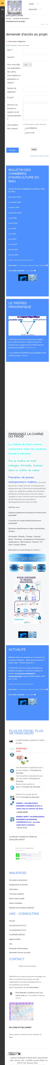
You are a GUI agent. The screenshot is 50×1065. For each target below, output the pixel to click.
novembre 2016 (14, 202)
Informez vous (30, 347)
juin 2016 (12, 228)
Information (13, 889)
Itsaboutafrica (13, 542)
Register (33, 9)
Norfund (35, 542)
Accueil (8, 18)
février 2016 (13, 249)
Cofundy (37, 536)
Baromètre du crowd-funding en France (23, 550)
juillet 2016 (12, 223)
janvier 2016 (13, 255)
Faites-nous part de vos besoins (20, 260)
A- (47, 24)
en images (30, 271)
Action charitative (15, 903)
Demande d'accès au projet (19, 952)
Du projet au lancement (18, 880)
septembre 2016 (15, 213)
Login (31, 4)
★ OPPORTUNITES (17, 935)
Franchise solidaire (16, 894)
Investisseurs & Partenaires (34, 539)
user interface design (43, 156)
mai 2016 (12, 234)
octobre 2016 (13, 207)
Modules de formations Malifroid (21, 908)
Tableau (25, 355)
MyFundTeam (25, 542)
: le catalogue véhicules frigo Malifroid (31, 265)
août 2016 (12, 218)
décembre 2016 (14, 197)
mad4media (33, 156)
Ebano (10, 539)
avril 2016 (12, 239)
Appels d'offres (15, 939)
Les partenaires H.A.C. (18, 930)
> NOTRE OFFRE (22, 812)
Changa (29, 536)
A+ (42, 24)
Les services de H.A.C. (18, 925)
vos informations (32, 987)
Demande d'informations (21, 18)
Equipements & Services (18, 885)
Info (10, 944)
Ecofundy (18, 539)
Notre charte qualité (16, 898)
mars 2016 (12, 244)
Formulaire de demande (31, 787)
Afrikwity (21, 536)
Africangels (12, 536)
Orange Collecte (19, 545)
